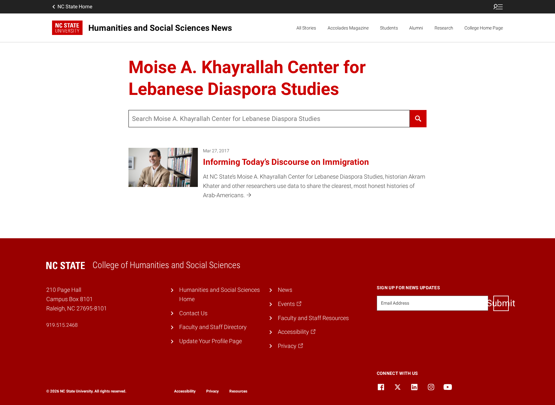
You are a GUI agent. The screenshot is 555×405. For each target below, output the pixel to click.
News (285, 289)
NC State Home (74, 7)
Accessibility (185, 391)
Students (389, 27)
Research (444, 27)
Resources (238, 391)
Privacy (212, 391)
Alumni (416, 27)
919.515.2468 (62, 325)
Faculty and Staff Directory (213, 327)
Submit (501, 303)
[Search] (418, 118)
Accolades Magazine (348, 27)
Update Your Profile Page (210, 341)
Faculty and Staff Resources (313, 318)
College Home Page (483, 27)
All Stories (306, 27)
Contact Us (193, 313)
